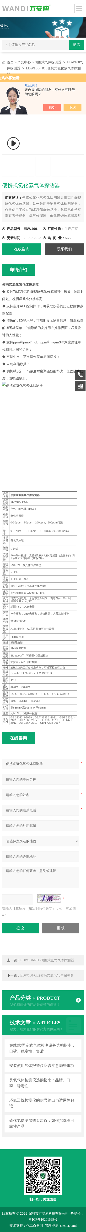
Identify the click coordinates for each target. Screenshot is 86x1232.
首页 (10, 62)
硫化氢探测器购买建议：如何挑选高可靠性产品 (41, 1123)
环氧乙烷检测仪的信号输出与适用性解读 (41, 1103)
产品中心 (24, 62)
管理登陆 (51, 1225)
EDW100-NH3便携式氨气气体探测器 (47, 960)
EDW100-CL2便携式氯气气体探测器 (47, 975)
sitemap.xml (68, 1225)
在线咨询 (21, 249)
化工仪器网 (34, 1225)
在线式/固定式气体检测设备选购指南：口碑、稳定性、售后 (42, 1048)
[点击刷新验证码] (49, 898)
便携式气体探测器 (48, 62)
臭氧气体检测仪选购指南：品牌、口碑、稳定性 (39, 1083)
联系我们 (64, 249)
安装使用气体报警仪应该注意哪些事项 (41, 1066)
